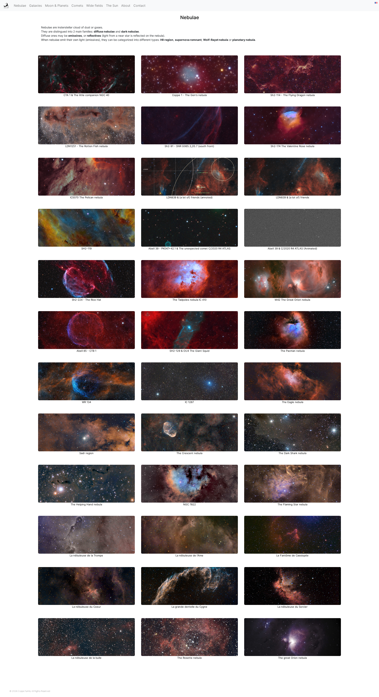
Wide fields (94, 5)
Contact (139, 5)
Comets (77, 5)
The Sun (112, 5)
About (125, 5)
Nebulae (20, 5)
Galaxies (35, 5)
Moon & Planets (56, 5)
